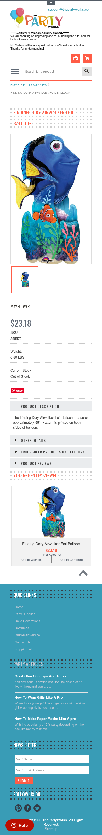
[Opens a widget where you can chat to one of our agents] (19, 825)
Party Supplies (35, 84)
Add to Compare (71, 559)
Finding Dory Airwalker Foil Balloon (51, 543)
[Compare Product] (75, 58)
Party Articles (28, 664)
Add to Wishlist (31, 559)
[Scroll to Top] (84, 574)
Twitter (37, 808)
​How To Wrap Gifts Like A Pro (39, 697)
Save (19, 390)
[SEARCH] (86, 71)
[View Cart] (87, 58)
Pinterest (18, 808)
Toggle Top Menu (51, 3)
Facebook (27, 808)
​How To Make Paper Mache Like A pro (45, 719)
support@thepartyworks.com (70, 9)
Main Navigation (15, 71)
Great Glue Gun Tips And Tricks (40, 676)
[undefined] (45, 262)
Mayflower (20, 307)
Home (14, 84)
